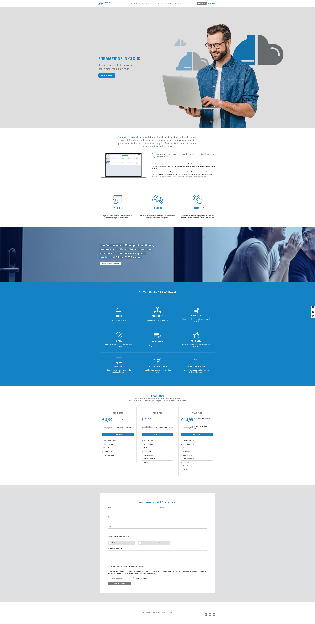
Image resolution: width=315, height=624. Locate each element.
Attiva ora (118, 434)
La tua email (111, 527)
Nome (109, 507)
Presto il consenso (116, 578)
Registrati (211, 3)
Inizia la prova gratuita (110, 263)
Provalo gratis (106, 75)
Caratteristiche (146, 3)
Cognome (161, 507)
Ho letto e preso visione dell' (127, 567)
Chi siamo (134, 3)
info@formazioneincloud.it (167, 612)
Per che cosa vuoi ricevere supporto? (119, 536)
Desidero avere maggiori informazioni (123, 543)
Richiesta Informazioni (174, 3)
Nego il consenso (141, 578)
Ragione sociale (112, 517)
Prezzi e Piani (159, 3)
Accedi (200, 3)
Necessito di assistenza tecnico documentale (155, 543)
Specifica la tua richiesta (115, 549)
